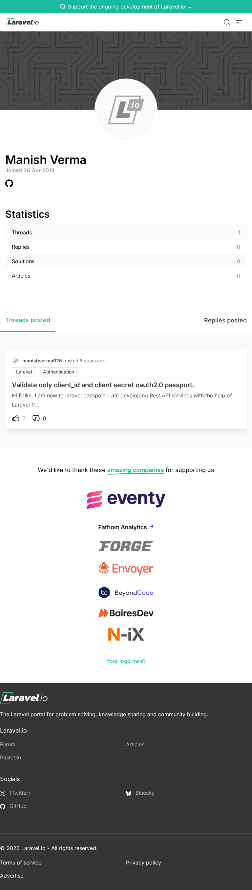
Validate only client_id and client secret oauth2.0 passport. (103, 385)
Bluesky (144, 793)
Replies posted (225, 320)
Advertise (11, 875)
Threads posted (27, 320)
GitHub (17, 806)
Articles (135, 744)
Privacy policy (143, 862)
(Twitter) (19, 793)
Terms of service (20, 862)
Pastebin (10, 757)
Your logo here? (126, 661)
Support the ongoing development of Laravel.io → (130, 6)
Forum (7, 744)
